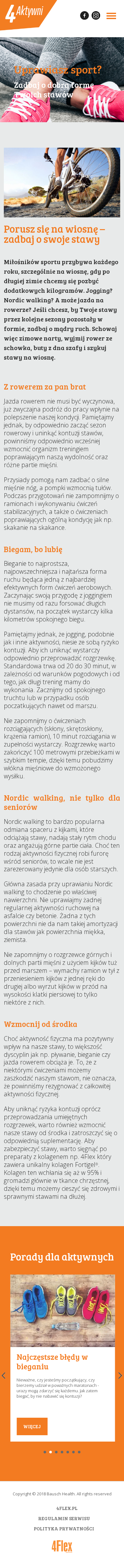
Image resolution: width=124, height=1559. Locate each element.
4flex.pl (67, 1508)
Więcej (32, 1426)
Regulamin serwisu (64, 1518)
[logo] (28, 15)
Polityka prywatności (64, 1528)
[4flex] (62, 1546)
